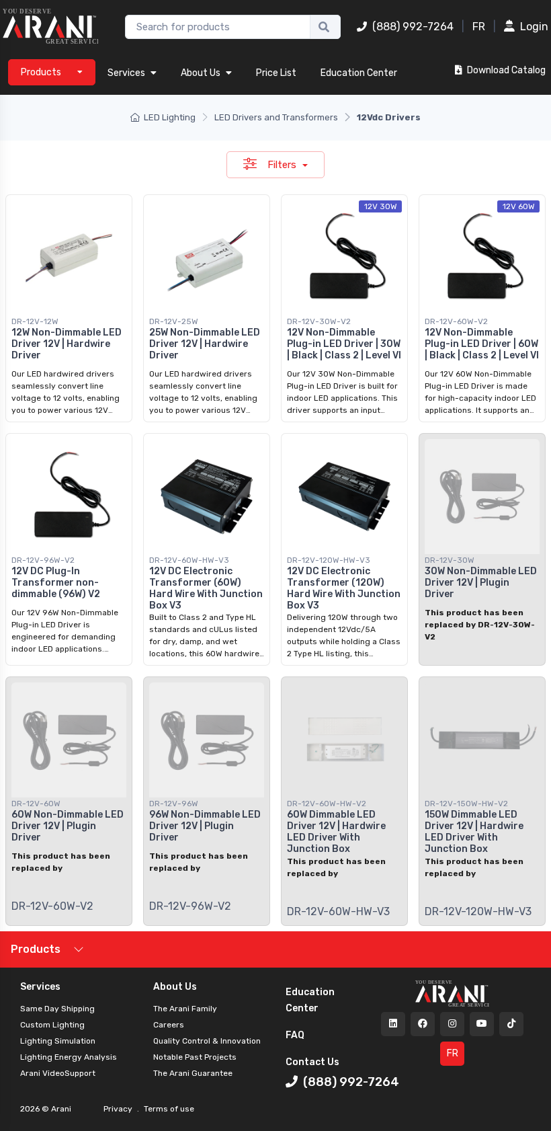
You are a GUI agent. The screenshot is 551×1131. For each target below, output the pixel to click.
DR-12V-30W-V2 (319, 321)
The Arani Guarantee (192, 1073)
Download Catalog (505, 70)
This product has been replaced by (60, 862)
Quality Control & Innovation (207, 1041)
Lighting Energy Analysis (68, 1057)
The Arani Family (185, 1008)
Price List (276, 73)
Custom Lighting (52, 1024)
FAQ (295, 1035)
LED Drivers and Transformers (276, 117)
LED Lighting (170, 117)
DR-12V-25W (173, 321)
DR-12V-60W (35, 803)
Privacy (118, 1109)
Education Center (359, 73)
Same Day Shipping (57, 1008)
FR (478, 26)
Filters (283, 165)
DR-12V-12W (34, 321)
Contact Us (312, 1062)
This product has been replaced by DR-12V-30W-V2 (480, 624)
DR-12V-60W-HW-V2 (326, 803)
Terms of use (168, 1109)
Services (126, 73)
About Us (200, 73)
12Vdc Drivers (389, 117)
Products (35, 949)
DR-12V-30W (449, 560)
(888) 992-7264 (413, 26)
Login (534, 26)
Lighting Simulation (57, 1041)
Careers (168, 1024)
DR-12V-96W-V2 (43, 560)
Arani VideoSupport (57, 1073)
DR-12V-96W (173, 803)
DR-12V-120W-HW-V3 (328, 560)
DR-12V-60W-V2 (456, 321)
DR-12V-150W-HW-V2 (466, 803)
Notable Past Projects (195, 1057)
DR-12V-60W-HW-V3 (189, 560)
